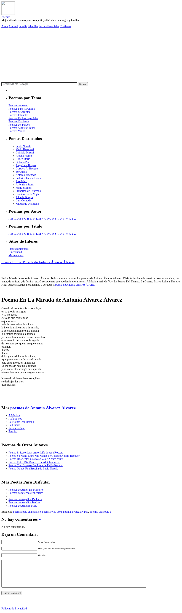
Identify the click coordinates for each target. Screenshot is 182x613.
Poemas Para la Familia (22, 108)
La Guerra (14, 424)
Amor (4, 26)
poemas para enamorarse (27, 511)
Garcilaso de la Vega (27, 194)
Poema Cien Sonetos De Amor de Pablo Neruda (36, 465)
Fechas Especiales (49, 26)
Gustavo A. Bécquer (27, 168)
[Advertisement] (91, 55)
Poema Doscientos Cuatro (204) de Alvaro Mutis (36, 458)
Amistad (13, 26)
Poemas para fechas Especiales (26, 492)
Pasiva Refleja (17, 428)
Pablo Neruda (23, 146)
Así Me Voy (15, 418)
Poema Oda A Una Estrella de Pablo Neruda (33, 468)
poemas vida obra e (100, 511)
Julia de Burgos (24, 197)
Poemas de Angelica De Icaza (25, 499)
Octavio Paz (22, 162)
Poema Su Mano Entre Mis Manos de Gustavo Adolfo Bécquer (44, 455)
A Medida (14, 415)
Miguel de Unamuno (27, 203)
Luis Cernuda (23, 200)
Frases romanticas (18, 248)
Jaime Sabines (23, 187)
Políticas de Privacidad (14, 608)
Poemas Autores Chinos (22, 127)
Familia (23, 26)
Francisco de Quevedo (28, 190)
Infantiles (33, 26)
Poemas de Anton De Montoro (26, 489)
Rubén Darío (23, 158)
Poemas (5, 16)
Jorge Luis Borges (26, 165)
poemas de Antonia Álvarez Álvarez (43, 408)
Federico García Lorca (28, 178)
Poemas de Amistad (20, 111)
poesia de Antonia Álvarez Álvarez (75, 284)
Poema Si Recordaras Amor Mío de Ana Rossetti (36, 452)
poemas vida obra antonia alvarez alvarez (65, 511)
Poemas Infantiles (18, 115)
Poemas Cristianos (19, 121)
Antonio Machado (26, 174)
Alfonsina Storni (25, 184)
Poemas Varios (17, 131)
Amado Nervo (24, 155)
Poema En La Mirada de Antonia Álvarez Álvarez (37, 262)
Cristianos (65, 26)
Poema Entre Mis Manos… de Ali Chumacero (34, 462)
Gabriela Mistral (25, 152)
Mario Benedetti (25, 149)
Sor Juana (21, 171)
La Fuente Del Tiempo (21, 421)
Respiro (13, 431)
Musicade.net (16, 255)
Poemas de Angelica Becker (24, 502)
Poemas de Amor (18, 105)
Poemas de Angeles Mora (23, 505)
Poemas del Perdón (19, 124)
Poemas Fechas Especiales (23, 118)
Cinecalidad (15, 251)
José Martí (21, 181)
